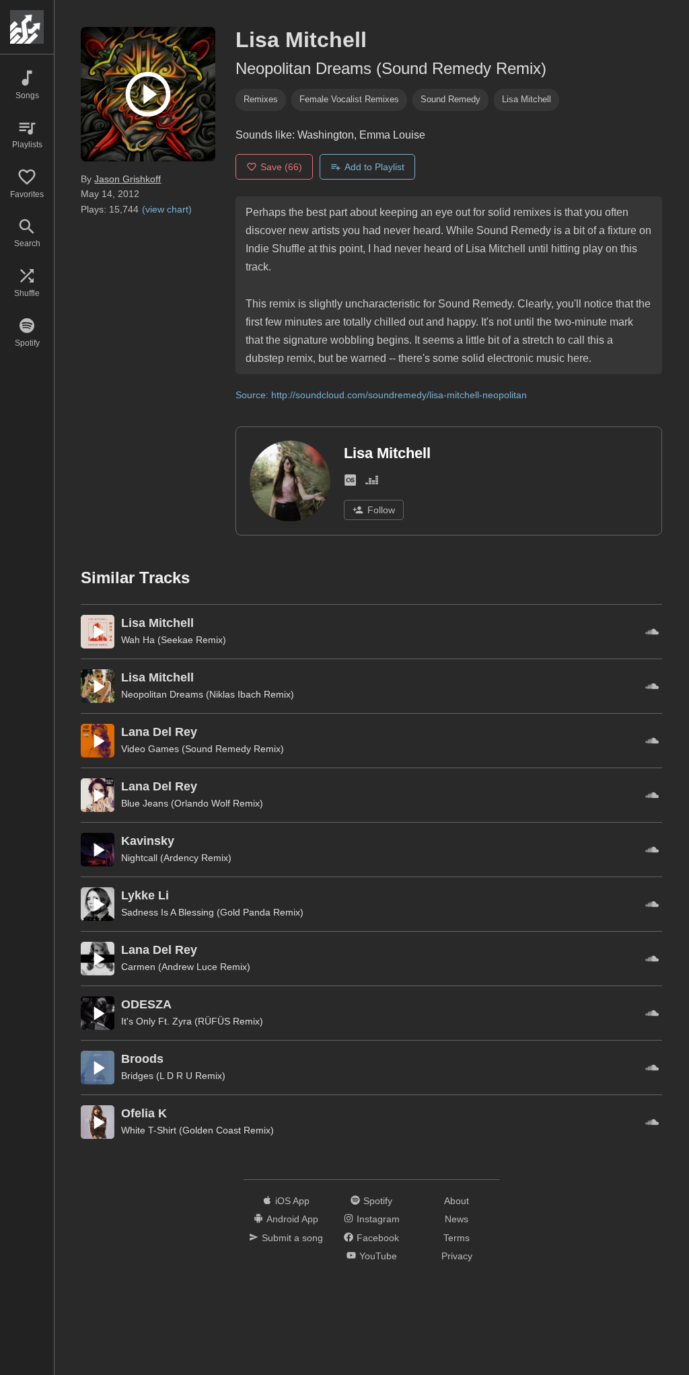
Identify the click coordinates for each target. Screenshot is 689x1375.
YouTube (378, 1256)
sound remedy (450, 99)
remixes (261, 99)
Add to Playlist (374, 166)
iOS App (292, 1200)
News (456, 1219)
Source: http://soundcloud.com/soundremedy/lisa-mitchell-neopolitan (381, 394)
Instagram (378, 1219)
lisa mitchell (526, 99)
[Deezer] (371, 482)
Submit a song (292, 1237)
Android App (292, 1219)
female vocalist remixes (349, 99)
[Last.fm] (350, 482)
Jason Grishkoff (127, 179)
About (456, 1200)
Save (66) (281, 166)
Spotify (377, 1200)
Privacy (456, 1256)
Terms (456, 1237)
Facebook (378, 1237)
